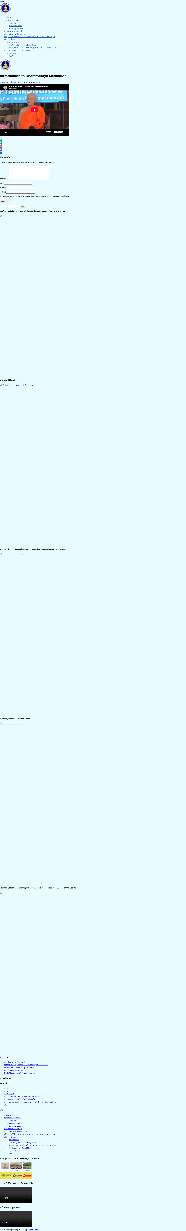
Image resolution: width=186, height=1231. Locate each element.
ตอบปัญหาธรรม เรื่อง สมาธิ (14, 1062)
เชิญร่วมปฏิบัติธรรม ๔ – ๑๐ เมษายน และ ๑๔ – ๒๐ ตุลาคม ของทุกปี (29, 37)
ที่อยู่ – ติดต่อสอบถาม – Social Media (18, 50)
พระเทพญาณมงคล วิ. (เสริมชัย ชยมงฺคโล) (20, 1099)
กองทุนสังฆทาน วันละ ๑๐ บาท (15, 34)
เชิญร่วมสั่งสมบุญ (10, 39)
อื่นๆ (6, 1105)
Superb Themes (34, 1230)
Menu (2, 1)
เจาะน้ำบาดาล (14, 42)
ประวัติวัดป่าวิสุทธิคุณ (12, 20)
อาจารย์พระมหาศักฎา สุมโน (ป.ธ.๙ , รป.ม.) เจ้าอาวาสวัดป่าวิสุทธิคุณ (30, 1102)
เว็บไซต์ (3, 192)
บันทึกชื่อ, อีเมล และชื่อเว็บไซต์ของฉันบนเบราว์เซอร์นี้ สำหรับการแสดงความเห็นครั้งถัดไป (36, 197)
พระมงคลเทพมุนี (10, 23)
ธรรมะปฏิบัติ (9, 1094)
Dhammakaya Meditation (13, 1070)
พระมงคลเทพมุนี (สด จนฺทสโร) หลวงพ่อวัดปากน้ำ (23, 1096)
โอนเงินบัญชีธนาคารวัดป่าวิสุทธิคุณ (22, 45)
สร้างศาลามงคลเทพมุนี (13, 31)
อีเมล (2, 188)
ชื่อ (1, 183)
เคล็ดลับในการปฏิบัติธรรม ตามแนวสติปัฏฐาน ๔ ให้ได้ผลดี (26, 1065)
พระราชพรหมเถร (15, 26)
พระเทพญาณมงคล (16, 28)
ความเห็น (4, 179)
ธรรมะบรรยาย (9, 1088)
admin (38, 82)
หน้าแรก (7, 17)
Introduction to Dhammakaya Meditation (19, 1068)
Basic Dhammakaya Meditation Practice (19, 1073)
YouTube (12, 56)
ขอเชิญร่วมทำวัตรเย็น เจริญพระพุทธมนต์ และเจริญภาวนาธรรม (33, 48)
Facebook (12, 53)
